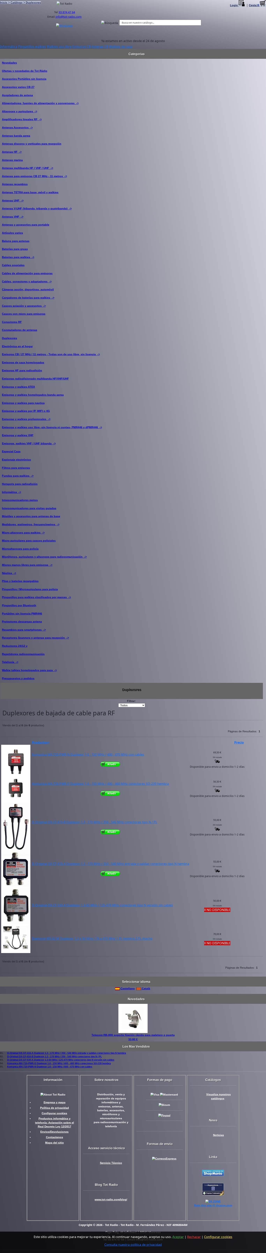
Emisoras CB (81, 46)
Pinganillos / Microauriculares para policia (30, 589)
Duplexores (9, 338)
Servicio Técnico (111, 1163)
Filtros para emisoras (16, 467)
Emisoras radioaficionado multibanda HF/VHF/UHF (35, 378)
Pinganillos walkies (32, 46)
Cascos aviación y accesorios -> (24, 305)
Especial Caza (11, 451)
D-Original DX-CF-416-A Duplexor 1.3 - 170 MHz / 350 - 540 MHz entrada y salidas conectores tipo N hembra (110, 864)
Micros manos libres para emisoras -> (27, 564)
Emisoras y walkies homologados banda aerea (33, 394)
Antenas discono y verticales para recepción (31, 143)
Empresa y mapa (54, 1102)
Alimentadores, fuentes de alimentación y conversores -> (40, 103)
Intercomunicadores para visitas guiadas (29, 508)
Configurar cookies (54, 1113)
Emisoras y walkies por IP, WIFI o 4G (26, 410)
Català (145, 988)
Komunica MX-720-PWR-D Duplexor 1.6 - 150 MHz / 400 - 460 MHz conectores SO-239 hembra (100, 784)
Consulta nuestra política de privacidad (133, 1244)
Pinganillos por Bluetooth (19, 605)
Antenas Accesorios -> (17, 127)
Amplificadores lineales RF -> (22, 119)
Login (234, 5)
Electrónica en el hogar (17, 346)
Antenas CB (100, 46)
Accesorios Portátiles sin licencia (24, 78)
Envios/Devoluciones (54, 1131)
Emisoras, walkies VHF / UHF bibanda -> (29, 443)
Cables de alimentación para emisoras (27, 273)
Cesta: (254, 5)
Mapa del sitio (54, 1142)
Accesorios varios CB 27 (18, 87)
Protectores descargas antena (22, 621)
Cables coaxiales (13, 265)
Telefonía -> (10, 662)
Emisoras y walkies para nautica (23, 402)
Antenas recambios (15, 184)
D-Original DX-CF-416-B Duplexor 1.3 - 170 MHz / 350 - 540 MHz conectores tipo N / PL (94, 822)
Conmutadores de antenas (19, 329)
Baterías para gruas (15, 249)
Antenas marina (12, 160)
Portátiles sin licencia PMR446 (22, 613)
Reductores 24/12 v (14, 645)
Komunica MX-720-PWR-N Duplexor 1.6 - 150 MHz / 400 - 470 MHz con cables (88, 754)
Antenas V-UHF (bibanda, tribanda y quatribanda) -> (37, 208)
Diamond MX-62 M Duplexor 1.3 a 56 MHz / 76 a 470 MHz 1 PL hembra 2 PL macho (92, 938)
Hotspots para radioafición (20, 483)
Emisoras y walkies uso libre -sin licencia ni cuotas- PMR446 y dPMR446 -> (52, 427)
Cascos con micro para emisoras (23, 313)
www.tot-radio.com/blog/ (111, 1199)
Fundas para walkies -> (17, 475)
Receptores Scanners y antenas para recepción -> (35, 637)
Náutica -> (9, 573)
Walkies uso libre (59, 46)
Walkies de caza (120, 46)
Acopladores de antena (17, 95)
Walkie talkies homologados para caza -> (29, 670)
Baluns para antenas (15, 241)
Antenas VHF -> (12, 216)
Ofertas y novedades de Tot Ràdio (24, 70)
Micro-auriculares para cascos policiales (29, 540)
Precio (239, 742)
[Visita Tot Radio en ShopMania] (213, 1172)
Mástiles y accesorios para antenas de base (31, 516)
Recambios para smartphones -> (24, 629)
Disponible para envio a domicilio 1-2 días (217, 767)
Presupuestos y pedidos (18, 678)
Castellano (127, 988)
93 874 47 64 (67, 12)
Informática (8, 46)
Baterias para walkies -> (18, 257)
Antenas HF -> (12, 151)
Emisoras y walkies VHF (17, 435)
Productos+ (40, 742)
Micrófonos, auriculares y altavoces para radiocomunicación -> (44, 556)
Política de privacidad (54, 1107)
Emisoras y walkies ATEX (18, 386)
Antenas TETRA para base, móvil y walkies (30, 192)
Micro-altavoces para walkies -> (23, 532)
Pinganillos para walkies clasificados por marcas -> (36, 597)
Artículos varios (12, 232)
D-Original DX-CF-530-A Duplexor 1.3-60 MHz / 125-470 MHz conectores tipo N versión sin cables (102, 905)
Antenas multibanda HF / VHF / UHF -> (27, 168)
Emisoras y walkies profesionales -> (26, 419)
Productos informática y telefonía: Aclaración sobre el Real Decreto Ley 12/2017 (54, 1122)
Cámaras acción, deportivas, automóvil (28, 289)
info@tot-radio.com (68, 16)
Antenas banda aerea (16, 135)
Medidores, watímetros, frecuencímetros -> (30, 524)
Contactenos (54, 1137)
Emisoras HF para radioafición (22, 370)
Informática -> (11, 492)
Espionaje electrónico (16, 459)
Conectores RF (12, 322)
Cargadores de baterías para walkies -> (28, 297)
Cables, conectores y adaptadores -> (27, 281)
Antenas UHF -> (13, 200)
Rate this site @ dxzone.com (213, 1205)
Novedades (9, 62)
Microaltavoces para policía (20, 548)
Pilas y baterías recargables (20, 581)
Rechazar (194, 1237)
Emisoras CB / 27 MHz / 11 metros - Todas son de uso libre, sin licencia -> (51, 354)
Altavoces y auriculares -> (19, 111)
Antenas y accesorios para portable (25, 224)
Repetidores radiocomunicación (23, 654)
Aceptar (178, 1237)
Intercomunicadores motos (20, 500)
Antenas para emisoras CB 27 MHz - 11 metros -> (34, 176)
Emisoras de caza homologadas (23, 362)
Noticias (218, 1135)
